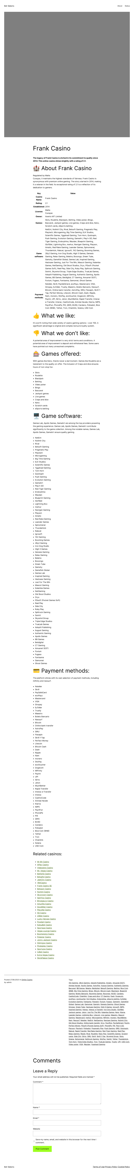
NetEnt (90, 1020)
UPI (119, 1042)
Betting (117, 988)
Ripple (83, 1034)
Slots (121, 1036)
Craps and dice (94, 996)
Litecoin (97, 1015)
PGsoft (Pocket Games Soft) (92, 1026)
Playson (72, 1028)
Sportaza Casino (44, 928)
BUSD (113, 994)
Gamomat (88, 1004)
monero (113, 1018)
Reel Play (121, 1031)
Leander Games (75, 1015)
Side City (77, 1036)
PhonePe (108, 1026)
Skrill (94, 1036)
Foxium (102, 1002)
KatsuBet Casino (44, 925)
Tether (115, 1039)
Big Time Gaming (81, 991)
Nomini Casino (43, 892)
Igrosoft (116, 1007)
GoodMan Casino (44, 907)
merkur (88, 1018)
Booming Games (95, 994)
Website (36, 1129)
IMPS (122, 1007)
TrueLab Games (104, 1042)
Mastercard (80, 1018)
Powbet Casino (44, 922)
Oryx (102, 1023)
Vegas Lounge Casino (46, 931)
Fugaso (109, 1002)
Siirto (84, 1036)
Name (36, 1107)
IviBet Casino (43, 952)
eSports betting (113, 999)
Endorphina (101, 999)
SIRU (89, 1036)
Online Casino (27, 980)
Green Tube (80, 1007)
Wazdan (87, 1044)
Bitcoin (97, 991)
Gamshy (96, 1004)
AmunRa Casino (44, 904)
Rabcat (71, 1031)
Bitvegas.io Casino (45, 901)
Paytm (126, 1023)
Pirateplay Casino (45, 946)
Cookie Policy (124, 1167)
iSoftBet (120, 1010)
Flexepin (95, 1002)
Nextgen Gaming (110, 1020)
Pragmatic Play (97, 1028)
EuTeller (123, 999)
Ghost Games (119, 1004)
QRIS (117, 1028)
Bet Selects (9, 6)
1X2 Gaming (73, 983)
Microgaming (97, 1018)
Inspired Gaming (75, 1010)
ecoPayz (72, 999)
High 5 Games (106, 1007)
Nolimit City (122, 1020)
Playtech (79, 1028)
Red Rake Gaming (95, 1031)
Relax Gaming (74, 1034)
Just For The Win (94, 1012)
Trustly (114, 1042)
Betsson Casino (44, 889)
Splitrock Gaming (92, 1039)
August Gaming (107, 986)
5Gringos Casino (44, 943)
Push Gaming (109, 1028)
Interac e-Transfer (96, 1010)
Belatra (88, 988)
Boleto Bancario (82, 994)
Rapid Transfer (81, 1031)
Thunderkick (123, 1039)
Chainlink (83, 996)
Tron (95, 1042)
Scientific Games (114, 1034)
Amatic (109, 983)
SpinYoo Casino (44, 898)
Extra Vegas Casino (45, 955)
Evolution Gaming (76, 1002)
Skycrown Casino (45, 895)
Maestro (114, 1015)
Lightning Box (87, 1015)
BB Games (81, 988)
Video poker (73, 1044)
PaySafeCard (118, 1023)
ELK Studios (91, 999)
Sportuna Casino (44, 949)
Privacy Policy (111, 1167)
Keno (117, 1012)
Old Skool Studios (76, 1023)
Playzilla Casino (44, 910)
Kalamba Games (108, 1012)
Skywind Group (112, 1036)
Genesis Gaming (106, 1004)
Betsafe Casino (44, 877)
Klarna (122, 1012)
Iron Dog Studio (110, 1010)
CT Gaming (105, 996)
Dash (113, 996)
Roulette (94, 1034)
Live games (105, 1015)
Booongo (106, 994)
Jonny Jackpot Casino (47, 940)
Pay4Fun (108, 1023)
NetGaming (98, 1020)
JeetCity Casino (44, 880)
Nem (70, 1020)
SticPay (103, 1039)
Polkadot (87, 1028)
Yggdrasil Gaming (98, 1044)
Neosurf (76, 1020)
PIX (114, 1026)
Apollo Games (86, 986)
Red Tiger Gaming (109, 1031)
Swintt (109, 1039)
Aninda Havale (74, 986)
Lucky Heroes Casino (46, 919)
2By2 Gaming (84, 983)
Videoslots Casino (45, 868)
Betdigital (96, 988)
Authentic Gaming (121, 986)
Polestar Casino (44, 937)
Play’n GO (120, 1026)
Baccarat (72, 988)
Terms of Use (99, 1167)
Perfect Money (74, 1026)
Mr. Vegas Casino (44, 871)
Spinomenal (79, 1039)
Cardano (120, 994)
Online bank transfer (92, 1023)
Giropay (72, 1007)
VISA (81, 1044)
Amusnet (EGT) (119, 983)
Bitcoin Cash (105, 991)
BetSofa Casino (44, 874)
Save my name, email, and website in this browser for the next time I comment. (66, 1141)
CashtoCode (74, 996)
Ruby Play (102, 1034)
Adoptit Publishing (98, 983)
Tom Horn (73, 1042)
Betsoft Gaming (107, 988)
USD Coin (125, 1042)
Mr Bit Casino (43, 862)
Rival (88, 1034)
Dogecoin (119, 996)
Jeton (84, 1012)
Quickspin (124, 1028)
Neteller (84, 1020)
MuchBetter (121, 1018)
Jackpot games (75, 1012)
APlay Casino (43, 865)
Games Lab (79, 1004)
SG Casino (41, 913)
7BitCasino (42, 883)
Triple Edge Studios (85, 1042)
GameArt (116, 1002)
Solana (71, 1039)
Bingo (91, 991)
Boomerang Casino (45, 934)
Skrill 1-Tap (101, 1036)
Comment (38, 1082)
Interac (85, 1010)
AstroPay (96, 986)
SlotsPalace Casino (45, 958)
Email (36, 1118)
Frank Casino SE (44, 886)
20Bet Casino (43, 916)
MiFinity (106, 1018)
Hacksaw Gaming (93, 1007)
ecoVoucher (81, 999)
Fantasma (87, 1002)
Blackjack (115, 991)
